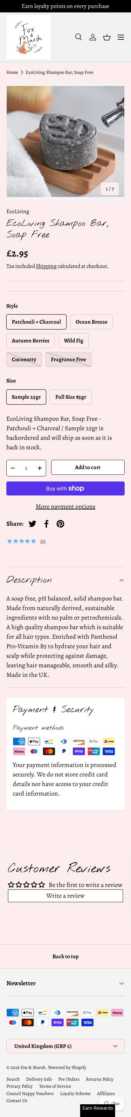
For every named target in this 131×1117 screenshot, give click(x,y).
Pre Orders (68, 1079)
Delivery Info (39, 1079)
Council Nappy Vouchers (30, 1093)
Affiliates (106, 1093)
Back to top (65, 956)
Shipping (46, 266)
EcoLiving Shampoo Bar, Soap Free (59, 72)
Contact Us (16, 1100)
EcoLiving (17, 211)
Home (12, 72)
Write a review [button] (65, 895)
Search (13, 1079)
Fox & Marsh (33, 1067)
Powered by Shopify (67, 1067)
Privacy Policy (19, 1086)
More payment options (65, 506)
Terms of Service (55, 1086)
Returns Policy (100, 1079)
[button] (107, 37)
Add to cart (87, 467)
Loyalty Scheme (75, 1093)
